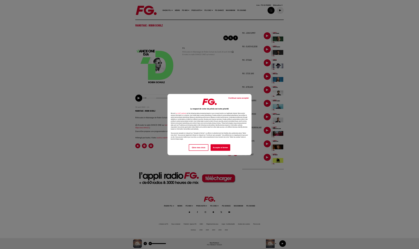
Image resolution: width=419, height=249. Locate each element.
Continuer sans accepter (238, 98)
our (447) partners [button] (181, 113)
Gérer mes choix (198, 147)
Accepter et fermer (220, 147)
